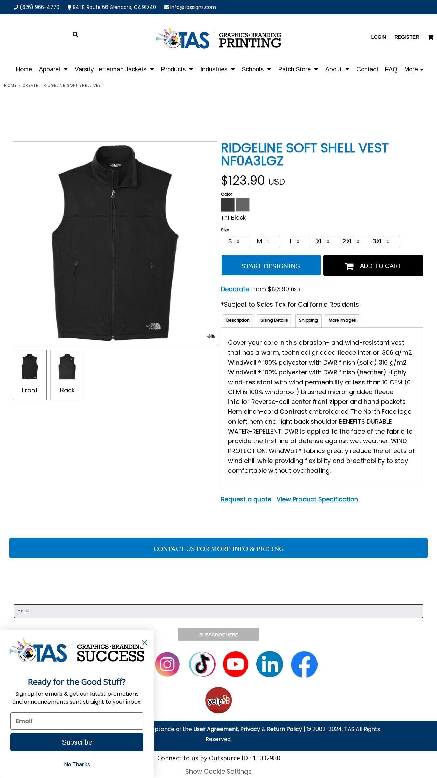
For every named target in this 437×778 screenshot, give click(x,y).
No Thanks (77, 764)
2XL (347, 241)
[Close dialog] (145, 643)
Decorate (235, 289)
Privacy (250, 729)
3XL (377, 241)
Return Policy (284, 729)
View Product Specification (317, 499)
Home (10, 85)
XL (319, 241)
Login (378, 37)
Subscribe (77, 742)
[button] (53, 69)
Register (407, 37)
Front (30, 390)
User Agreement (215, 729)
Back (67, 390)
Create (30, 85)
